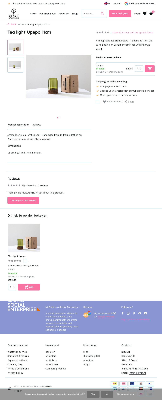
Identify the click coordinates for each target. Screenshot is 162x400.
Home (21, 24)
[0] (150, 14)
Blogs (75, 13)
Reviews (36, 124)
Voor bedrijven (120, 13)
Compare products (55, 368)
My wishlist (51, 364)
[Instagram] (128, 314)
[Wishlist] (144, 13)
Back (13, 24)
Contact (117, 3)
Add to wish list (114, 101)
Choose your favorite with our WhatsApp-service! (127, 90)
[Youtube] (139, 314)
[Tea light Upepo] (24, 238)
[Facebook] (122, 314)
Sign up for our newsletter (135, 319)
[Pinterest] (134, 314)
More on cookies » (125, 394)
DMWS (48, 386)
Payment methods (17, 360)
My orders (50, 356)
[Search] (102, 13)
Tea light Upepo (17, 256)
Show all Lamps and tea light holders (132, 32)
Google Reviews (146, 3)
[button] (58, 117)
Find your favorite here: (109, 57)
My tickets (51, 360)
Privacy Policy (15, 373)
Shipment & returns (18, 356)
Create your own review (23, 200)
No (107, 394)
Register (50, 351)
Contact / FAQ (14, 364)
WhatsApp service (17, 351)
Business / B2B (47, 13)
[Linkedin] (145, 314)
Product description (18, 124)
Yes (93, 394)
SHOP (33, 13)
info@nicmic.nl (137, 373)
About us (64, 13)
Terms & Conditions (18, 368)
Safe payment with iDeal (113, 86)
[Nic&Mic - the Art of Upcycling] (17, 13)
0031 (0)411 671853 (136, 368)
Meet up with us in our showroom (118, 95)
